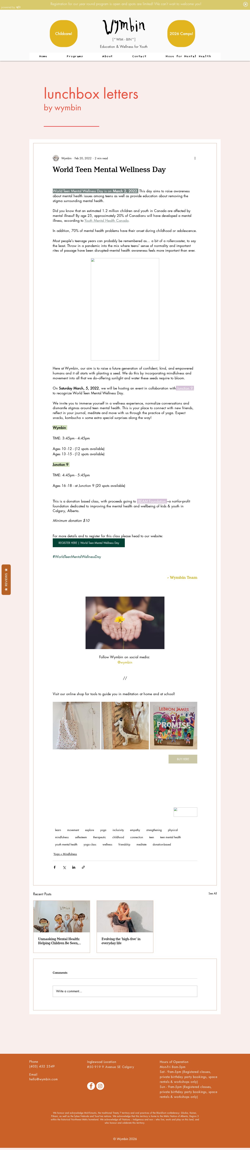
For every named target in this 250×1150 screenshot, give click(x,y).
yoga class (90, 844)
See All (213, 893)
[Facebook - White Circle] (91, 1086)
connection (136, 837)
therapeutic (99, 837)
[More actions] (195, 158)
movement (73, 830)
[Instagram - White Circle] (100, 1086)
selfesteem (81, 837)
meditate (141, 844)
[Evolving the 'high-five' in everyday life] (125, 916)
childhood (118, 837)
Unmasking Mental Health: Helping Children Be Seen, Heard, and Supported (59, 941)
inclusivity (118, 830)
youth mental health (66, 844)
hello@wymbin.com (43, 1079)
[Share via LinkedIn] (74, 867)
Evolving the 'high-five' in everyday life (121, 941)
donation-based (162, 844)
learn (58, 830)
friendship (124, 844)
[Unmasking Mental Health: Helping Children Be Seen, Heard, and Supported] (61, 916)
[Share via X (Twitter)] (64, 867)
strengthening (154, 830)
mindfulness (62, 837)
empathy (135, 830)
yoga (103, 830)
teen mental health (170, 837)
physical (173, 830)
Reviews (6, 579)
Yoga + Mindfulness (65, 854)
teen (151, 837)
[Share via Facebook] (54, 867)
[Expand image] (76, 725)
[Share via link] (83, 867)
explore (89, 830)
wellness (107, 844)
